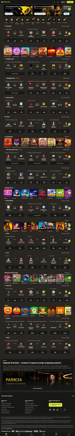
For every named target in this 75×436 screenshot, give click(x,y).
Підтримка (4, 409)
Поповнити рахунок (6, 403)
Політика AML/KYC (29, 407)
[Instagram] (50, 409)
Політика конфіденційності (31, 405)
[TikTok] (57, 409)
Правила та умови (29, 403)
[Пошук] (54, 2)
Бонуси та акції (28, 411)
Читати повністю (37, 388)
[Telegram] (53, 409)
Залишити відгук (5, 412)
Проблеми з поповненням (7, 407)
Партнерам (28, 412)
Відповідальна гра (29, 409)
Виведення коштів (5, 405)
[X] (61, 409)
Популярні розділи (7, 396)
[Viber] (64, 409)
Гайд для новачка (5, 411)
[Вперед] (69, 9)
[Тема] (58, 2)
